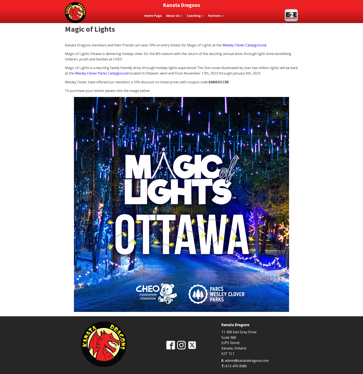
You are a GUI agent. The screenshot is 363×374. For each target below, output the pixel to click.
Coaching (194, 16)
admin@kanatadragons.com (247, 360)
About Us (173, 16)
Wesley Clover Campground (244, 45)
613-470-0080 (236, 366)
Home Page (153, 16)
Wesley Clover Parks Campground (102, 73)
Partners (214, 16)
